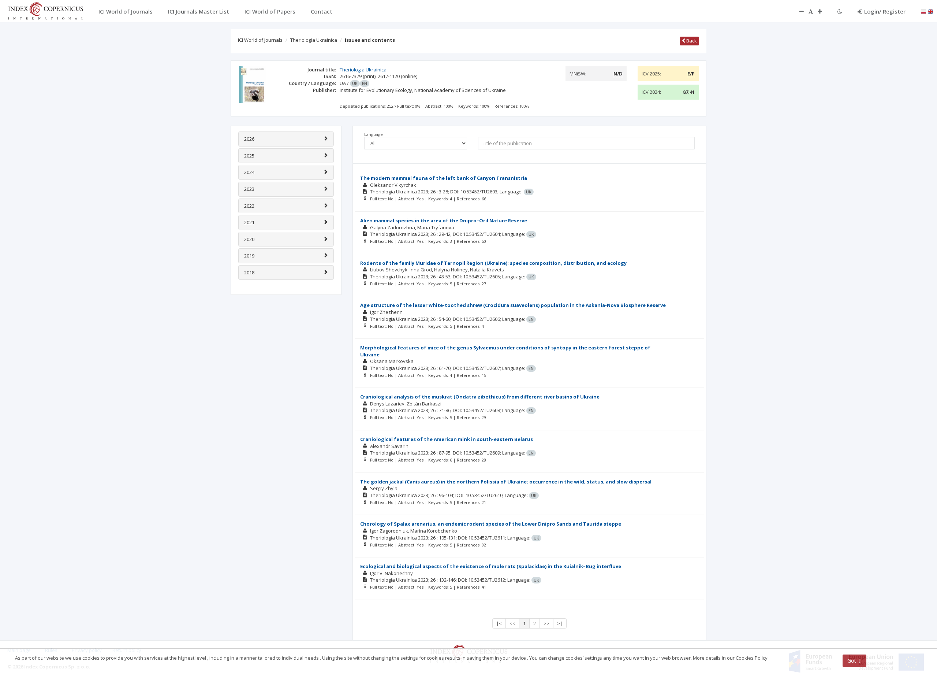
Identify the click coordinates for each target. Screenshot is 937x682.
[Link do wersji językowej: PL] (923, 11)
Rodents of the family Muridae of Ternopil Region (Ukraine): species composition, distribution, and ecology (493, 263)
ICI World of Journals (260, 40)
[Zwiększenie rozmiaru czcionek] (823, 11)
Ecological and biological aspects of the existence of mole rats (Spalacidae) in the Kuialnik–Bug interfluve (490, 566)
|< (499, 623)
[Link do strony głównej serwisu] (45, 10)
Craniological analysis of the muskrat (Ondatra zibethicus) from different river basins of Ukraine (480, 396)
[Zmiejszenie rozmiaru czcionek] (798, 11)
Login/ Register (885, 11)
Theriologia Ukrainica (313, 40)
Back (691, 40)
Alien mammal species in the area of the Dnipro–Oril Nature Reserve (443, 220)
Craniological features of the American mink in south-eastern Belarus (446, 439)
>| (560, 623)
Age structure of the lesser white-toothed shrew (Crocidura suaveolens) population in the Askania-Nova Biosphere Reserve (513, 305)
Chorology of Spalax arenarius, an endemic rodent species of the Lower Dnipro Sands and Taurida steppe (490, 523)
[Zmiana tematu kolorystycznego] (840, 11)
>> (546, 623)
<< (512, 623)
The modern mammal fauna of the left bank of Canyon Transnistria (443, 178)
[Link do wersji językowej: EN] (930, 11)
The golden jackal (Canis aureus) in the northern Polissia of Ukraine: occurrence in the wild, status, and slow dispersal (506, 481)
